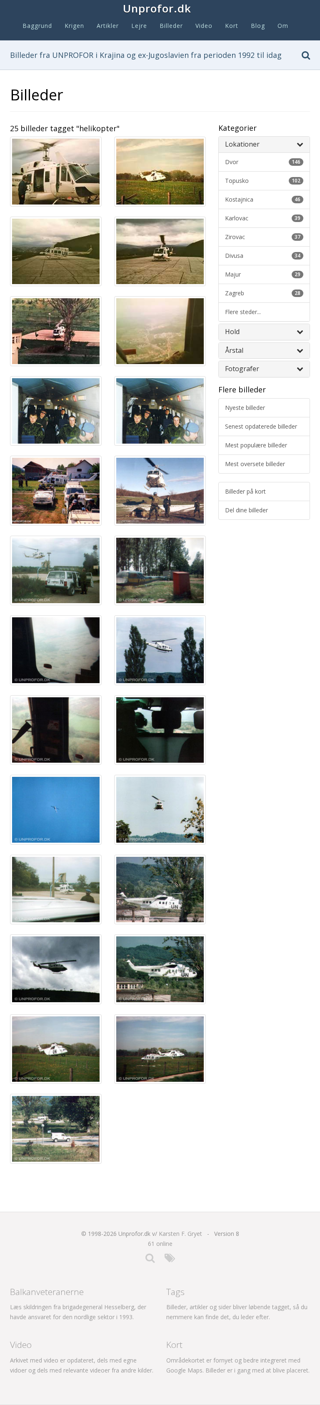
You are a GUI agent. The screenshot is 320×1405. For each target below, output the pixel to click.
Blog (258, 26)
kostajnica (262, 199)
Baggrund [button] (37, 26)
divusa (262, 256)
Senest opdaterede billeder (261, 426)
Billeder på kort (245, 491)
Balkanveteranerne (47, 1292)
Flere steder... (243, 312)
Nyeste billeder (245, 408)
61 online (160, 1244)
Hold (232, 331)
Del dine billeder (246, 510)
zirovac (262, 237)
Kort (231, 26)
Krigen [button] (74, 26)
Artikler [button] (108, 26)
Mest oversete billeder (255, 464)
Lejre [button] (139, 26)
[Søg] (306, 57)
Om (283, 26)
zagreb (262, 293)
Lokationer (242, 144)
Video (203, 26)
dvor (262, 162)
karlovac (262, 218)
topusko (262, 181)
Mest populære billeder (256, 445)
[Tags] (169, 1260)
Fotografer (242, 368)
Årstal (234, 350)
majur (262, 274)
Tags (175, 1292)
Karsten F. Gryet (180, 1234)
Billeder (171, 26)
